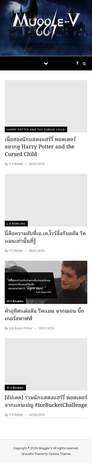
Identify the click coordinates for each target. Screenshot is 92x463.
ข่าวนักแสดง (15, 301)
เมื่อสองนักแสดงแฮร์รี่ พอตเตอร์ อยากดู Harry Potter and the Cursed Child (40, 147)
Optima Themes (60, 454)
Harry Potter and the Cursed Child (36, 129)
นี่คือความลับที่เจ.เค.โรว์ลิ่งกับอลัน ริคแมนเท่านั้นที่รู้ (45, 238)
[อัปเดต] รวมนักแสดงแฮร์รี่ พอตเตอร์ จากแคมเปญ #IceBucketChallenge (46, 402)
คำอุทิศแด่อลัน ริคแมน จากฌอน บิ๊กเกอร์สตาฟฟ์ (44, 315)
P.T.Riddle (16, 164)
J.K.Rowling (16, 223)
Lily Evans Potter (21, 328)
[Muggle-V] (46, 24)
